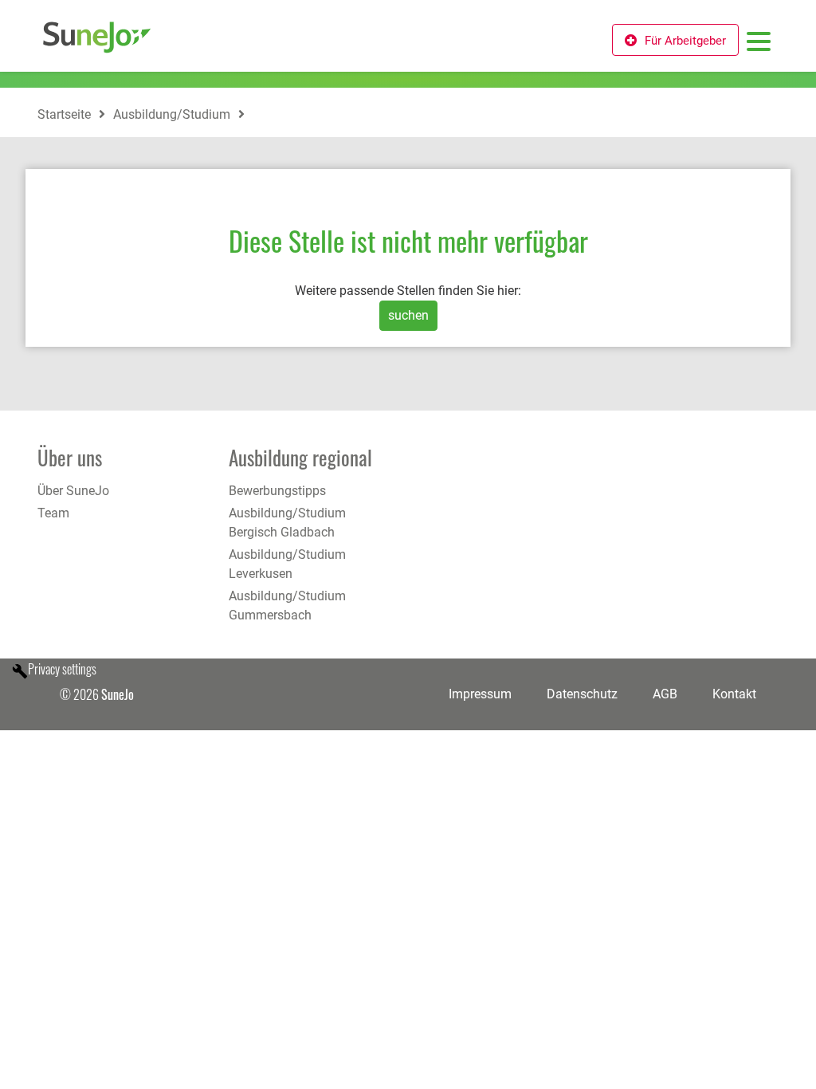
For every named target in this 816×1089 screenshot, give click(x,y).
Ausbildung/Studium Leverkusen (287, 564)
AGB (665, 694)
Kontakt (734, 694)
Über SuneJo (73, 490)
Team (53, 513)
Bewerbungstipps (277, 490)
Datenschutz (582, 694)
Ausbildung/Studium (171, 114)
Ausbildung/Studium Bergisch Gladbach (287, 522)
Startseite (64, 114)
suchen (408, 315)
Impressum (480, 694)
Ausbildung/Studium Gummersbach (287, 605)
